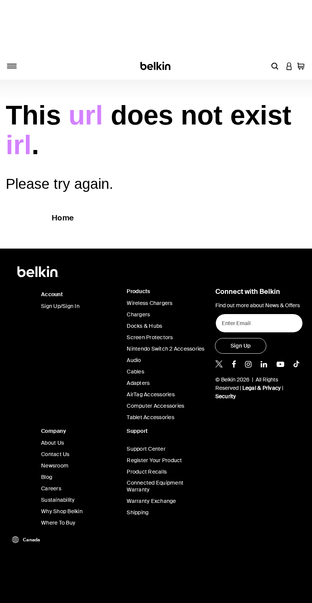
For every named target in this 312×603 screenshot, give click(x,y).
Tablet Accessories (150, 417)
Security (225, 396)
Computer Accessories (155, 405)
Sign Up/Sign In (60, 306)
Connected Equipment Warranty (155, 486)
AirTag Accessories (151, 394)
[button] (274, 66)
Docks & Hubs (144, 325)
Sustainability (58, 499)
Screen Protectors (150, 337)
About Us (52, 442)
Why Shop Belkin (62, 511)
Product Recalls (147, 471)
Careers (51, 488)
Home (63, 218)
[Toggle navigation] (12, 66)
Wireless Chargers (149, 303)
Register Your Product (154, 460)
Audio (134, 360)
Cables (135, 371)
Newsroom (54, 465)
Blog (46, 477)
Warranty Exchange (151, 501)
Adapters (138, 383)
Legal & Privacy (261, 387)
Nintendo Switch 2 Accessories (165, 348)
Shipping (137, 512)
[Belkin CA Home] (156, 65)
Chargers (138, 314)
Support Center (146, 448)
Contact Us (55, 454)
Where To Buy (58, 522)
